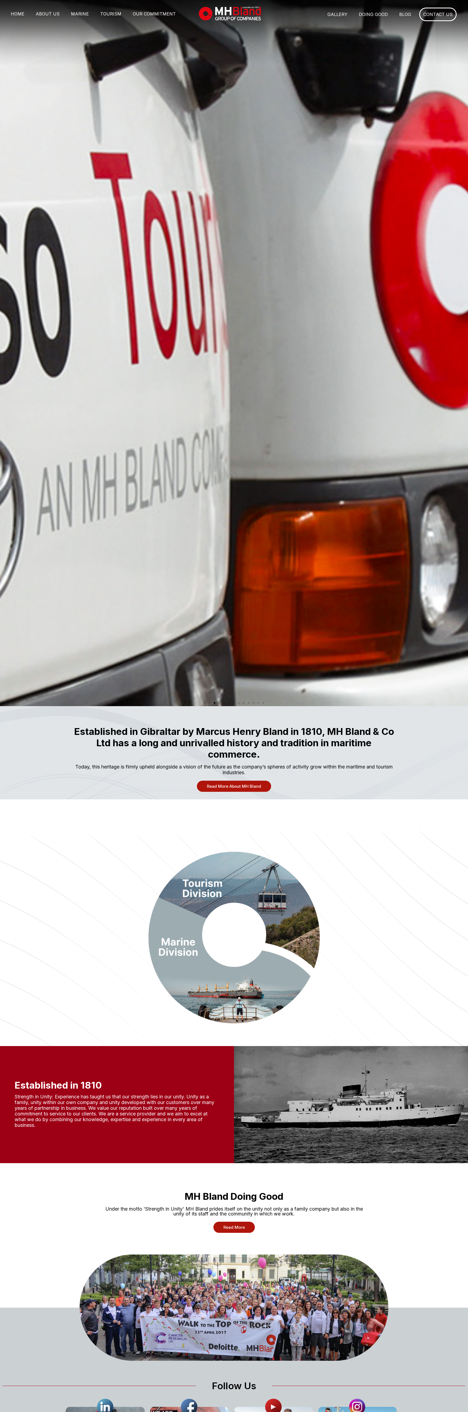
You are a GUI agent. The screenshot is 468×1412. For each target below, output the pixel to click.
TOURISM (110, 14)
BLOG (405, 14)
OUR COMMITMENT (154, 14)
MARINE (80, 14)
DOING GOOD (373, 14)
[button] (205, 703)
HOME (17, 14)
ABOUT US (48, 14)
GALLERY (337, 14)
